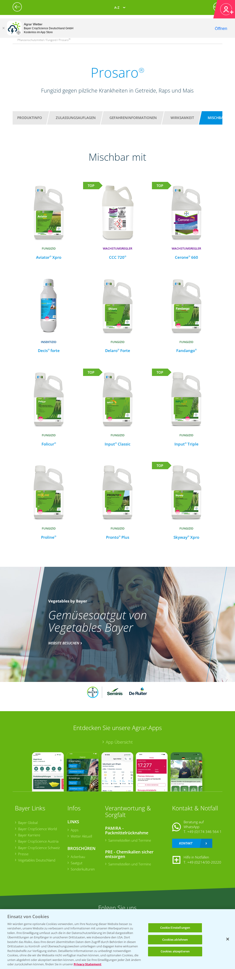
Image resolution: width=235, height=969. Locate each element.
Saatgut (76, 863)
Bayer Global (28, 822)
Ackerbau (78, 856)
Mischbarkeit (220, 117)
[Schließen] (3, 28)
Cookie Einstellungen (175, 927)
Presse (23, 854)
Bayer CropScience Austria (38, 841)
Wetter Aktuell (81, 836)
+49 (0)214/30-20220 (204, 862)
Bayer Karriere (29, 835)
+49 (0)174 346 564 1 (204, 831)
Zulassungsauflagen (76, 117)
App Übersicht (119, 742)
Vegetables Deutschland (36, 860)
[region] (117, 939)
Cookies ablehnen (175, 939)
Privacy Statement (87, 964)
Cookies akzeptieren (175, 951)
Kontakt (185, 843)
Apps (74, 830)
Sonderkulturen (83, 869)
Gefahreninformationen (133, 117)
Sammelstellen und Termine (129, 840)
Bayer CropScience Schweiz (39, 847)
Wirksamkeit (182, 117)
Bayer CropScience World (37, 828)
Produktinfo (29, 117)
